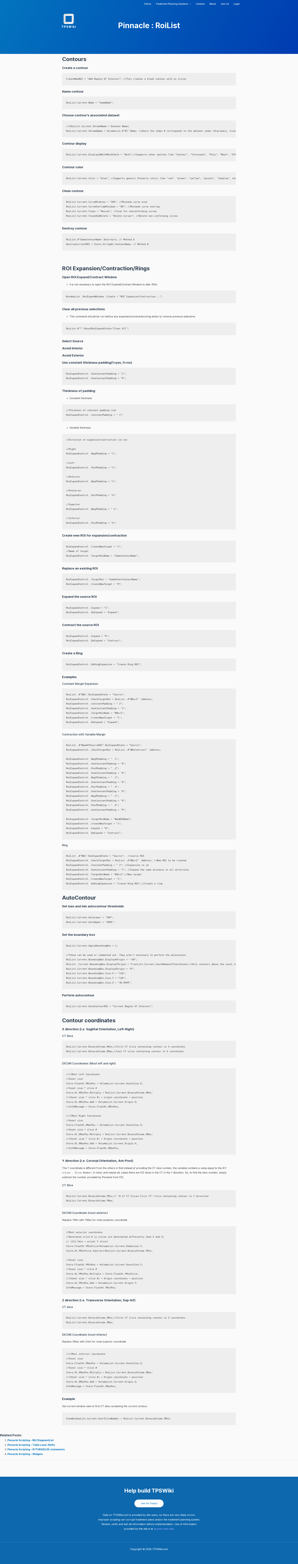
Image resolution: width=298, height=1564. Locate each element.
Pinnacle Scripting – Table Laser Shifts (31, 1444)
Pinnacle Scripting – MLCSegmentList (30, 1440)
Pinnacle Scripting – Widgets (25, 1454)
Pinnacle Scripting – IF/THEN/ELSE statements (36, 1449)
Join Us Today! (149, 1503)
